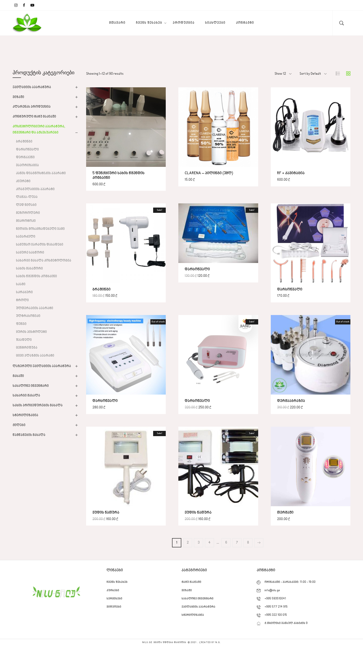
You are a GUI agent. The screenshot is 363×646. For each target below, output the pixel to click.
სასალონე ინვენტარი (31, 386)
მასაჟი (18, 376)
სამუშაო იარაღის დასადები (39, 245)
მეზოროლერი (28, 213)
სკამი (20, 284)
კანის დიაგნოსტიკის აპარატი (41, 173)
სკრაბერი (24, 292)
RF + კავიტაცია (291, 173)
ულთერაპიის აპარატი (34, 308)
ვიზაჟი (18, 97)
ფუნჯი (21, 324)
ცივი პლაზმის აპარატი (35, 356)
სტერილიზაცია (25, 415)
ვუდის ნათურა (105, 512)
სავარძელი (25, 237)
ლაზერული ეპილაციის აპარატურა (42, 366)
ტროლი (22, 300)
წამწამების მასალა (29, 435)
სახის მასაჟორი (29, 269)
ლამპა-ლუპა (27, 197)
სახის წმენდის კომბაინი (36, 276)
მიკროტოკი (26, 221)
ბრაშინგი (24, 142)
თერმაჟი (285, 512)
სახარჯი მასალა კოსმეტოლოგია (43, 261)
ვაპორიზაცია (27, 165)
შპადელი (24, 340)
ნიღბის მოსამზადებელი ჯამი (40, 229)
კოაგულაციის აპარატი (35, 189)
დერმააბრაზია (291, 401)
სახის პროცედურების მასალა (38, 405)
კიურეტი (23, 181)
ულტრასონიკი (28, 316)
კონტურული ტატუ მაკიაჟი (34, 117)
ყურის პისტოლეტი (31, 332)
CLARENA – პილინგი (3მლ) (209, 173)
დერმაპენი (25, 157)
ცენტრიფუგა (26, 348)
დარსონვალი (27, 150)
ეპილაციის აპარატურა (32, 87)
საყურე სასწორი (30, 253)
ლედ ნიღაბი (26, 205)
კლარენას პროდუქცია (32, 107)
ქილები (19, 425)
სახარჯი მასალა (26, 396)
